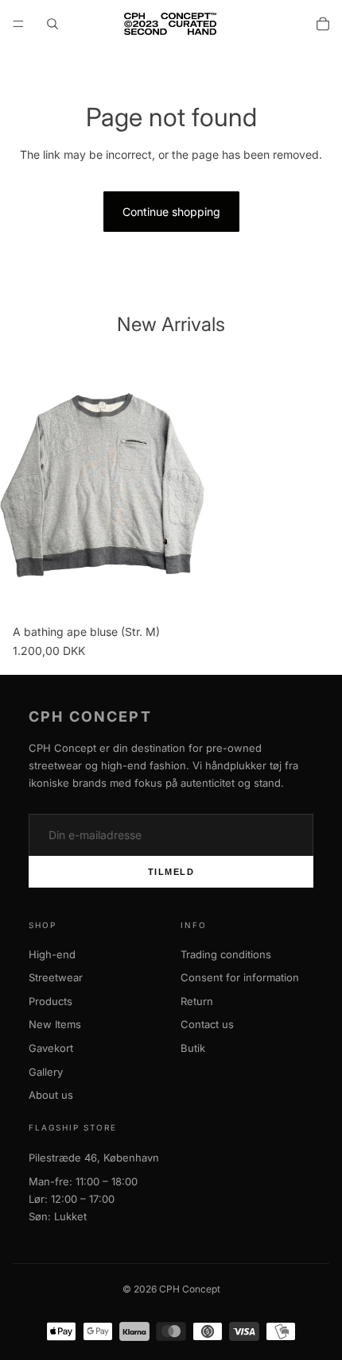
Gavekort (51, 1048)
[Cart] (322, 23)
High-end (52, 954)
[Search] (52, 23)
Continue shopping (171, 211)
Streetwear (56, 977)
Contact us (207, 1024)
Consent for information (240, 977)
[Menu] (18, 24)
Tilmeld (171, 871)
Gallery (46, 1071)
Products (50, 1001)
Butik (193, 1048)
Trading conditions (226, 954)
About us (51, 1094)
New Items (55, 1024)
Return (197, 1001)
